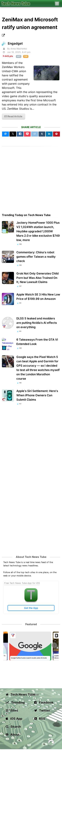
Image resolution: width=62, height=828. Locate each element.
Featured (31, 624)
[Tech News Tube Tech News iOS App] (31, 600)
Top (25, 56)
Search (15, 726)
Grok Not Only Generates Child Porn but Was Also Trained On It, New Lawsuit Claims (37, 278)
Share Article (31, 127)
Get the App (31, 607)
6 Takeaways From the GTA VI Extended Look (37, 342)
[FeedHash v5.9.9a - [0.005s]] (51, 743)
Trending (18, 702)
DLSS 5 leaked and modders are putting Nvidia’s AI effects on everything (36, 323)
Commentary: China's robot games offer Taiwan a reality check (36, 257)
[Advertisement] (31, 177)
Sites (14, 710)
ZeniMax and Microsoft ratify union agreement (30, 23)
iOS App (15, 718)
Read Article (14, 116)
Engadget (15, 43)
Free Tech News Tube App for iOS (22, 583)
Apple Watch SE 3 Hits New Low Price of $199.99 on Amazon (38, 297)
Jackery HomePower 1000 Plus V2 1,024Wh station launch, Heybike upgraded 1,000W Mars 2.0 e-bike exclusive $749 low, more (38, 231)
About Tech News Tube (31, 557)
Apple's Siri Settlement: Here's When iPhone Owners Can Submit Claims (37, 395)
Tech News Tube (20, 694)
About (14, 734)
